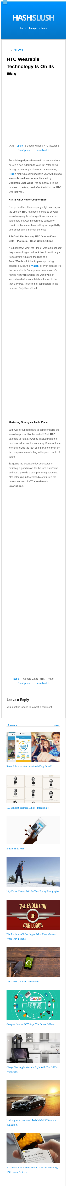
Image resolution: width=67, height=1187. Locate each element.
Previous (12, 725)
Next (57, 725)
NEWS (18, 50)
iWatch (35, 265)
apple (20, 145)
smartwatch (43, 150)
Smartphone (24, 150)
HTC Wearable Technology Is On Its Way (30, 66)
